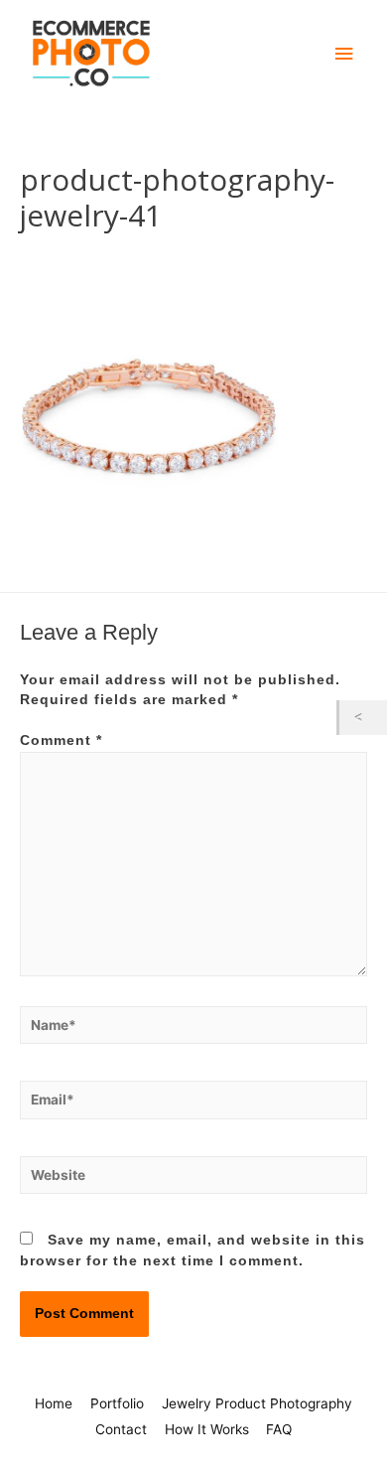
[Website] (193, 1179)
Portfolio (117, 1403)
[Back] (363, 717)
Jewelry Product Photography (257, 1403)
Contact (121, 1429)
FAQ (279, 1429)
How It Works (207, 1429)
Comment (61, 740)
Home (53, 1403)
